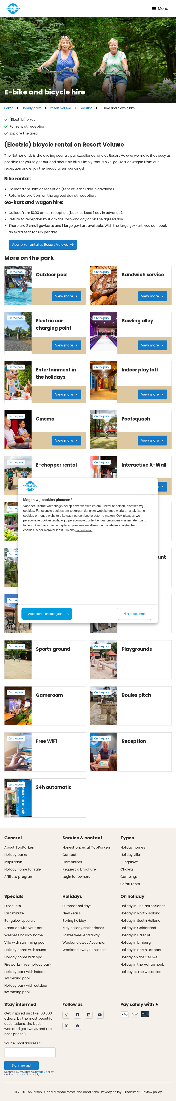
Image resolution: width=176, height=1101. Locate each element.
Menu (163, 8)
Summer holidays (76, 905)
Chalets (127, 869)
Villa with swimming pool (24, 942)
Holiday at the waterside (140, 971)
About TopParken (19, 847)
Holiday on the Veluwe (139, 957)
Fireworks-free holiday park (27, 964)
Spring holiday (74, 920)
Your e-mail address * (22, 1043)
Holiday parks (31, 108)
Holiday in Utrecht (135, 935)
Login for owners (76, 876)
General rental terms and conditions (71, 1092)
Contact (69, 854)
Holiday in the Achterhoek (142, 964)
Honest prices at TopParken (86, 847)
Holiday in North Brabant (141, 949)
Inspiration (13, 862)
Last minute (14, 913)
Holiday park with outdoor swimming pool (26, 988)
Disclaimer (132, 1092)
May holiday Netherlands (83, 927)
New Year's (71, 913)
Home (8, 108)
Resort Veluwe (60, 108)
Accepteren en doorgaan (45, 613)
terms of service (21, 1074)
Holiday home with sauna (25, 949)
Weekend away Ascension (84, 942)
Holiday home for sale (22, 869)
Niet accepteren (134, 613)
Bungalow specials (19, 920)
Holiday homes (132, 847)
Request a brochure (79, 869)
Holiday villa (130, 854)
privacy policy (44, 1072)
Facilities (86, 108)
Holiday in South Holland (140, 920)
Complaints (72, 862)
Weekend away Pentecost (84, 949)
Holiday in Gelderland (138, 927)
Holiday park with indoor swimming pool (24, 975)
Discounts (12, 905)
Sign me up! (21, 1065)
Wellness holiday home (23, 935)
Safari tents (130, 883)
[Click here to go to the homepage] (12, 8)
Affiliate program (18, 876)
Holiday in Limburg (135, 942)
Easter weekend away (81, 935)
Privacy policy (111, 1092)
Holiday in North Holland (140, 913)
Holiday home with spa (23, 957)
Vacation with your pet (23, 927)
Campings (129, 876)
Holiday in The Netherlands (142, 905)
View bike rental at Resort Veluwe (40, 244)
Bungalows (129, 862)
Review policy (152, 1092)
